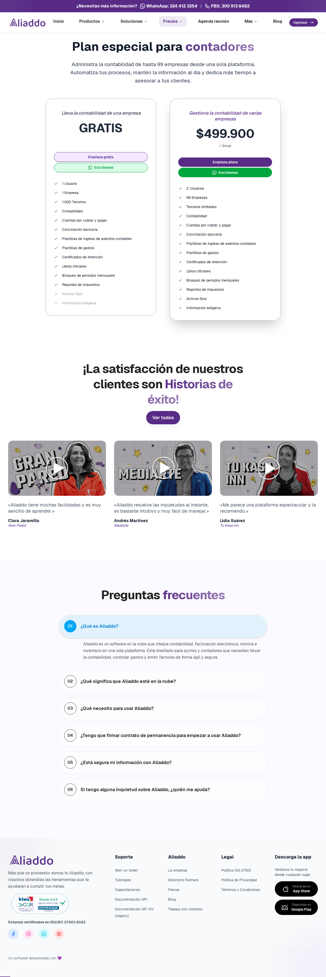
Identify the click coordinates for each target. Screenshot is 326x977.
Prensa (173, 889)
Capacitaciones (127, 889)
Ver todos (163, 417)
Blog (277, 21)
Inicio (58, 21)
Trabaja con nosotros (185, 909)
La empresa (177, 870)
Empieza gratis (101, 157)
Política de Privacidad (239, 880)
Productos (89, 21)
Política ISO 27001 (236, 870)
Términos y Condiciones (240, 889)
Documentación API (131, 899)
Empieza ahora (225, 162)
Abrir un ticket (126, 870)
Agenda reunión (213, 21)
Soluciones (131, 21)
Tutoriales (123, 880)
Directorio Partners (183, 880)
